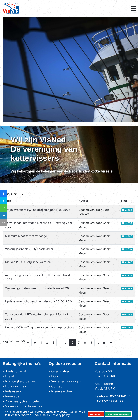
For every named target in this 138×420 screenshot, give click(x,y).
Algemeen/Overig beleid (23, 401)
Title (8, 201)
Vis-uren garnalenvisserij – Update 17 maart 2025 (38, 288)
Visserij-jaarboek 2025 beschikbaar (29, 249)
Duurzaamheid (16, 386)
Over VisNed (60, 371)
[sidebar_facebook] (3, 193)
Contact (57, 386)
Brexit (9, 376)
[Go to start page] (28, 342)
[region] (69, 154)
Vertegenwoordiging (66, 381)
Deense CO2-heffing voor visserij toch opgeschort (39, 327)
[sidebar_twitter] (3, 200)
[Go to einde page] (111, 342)
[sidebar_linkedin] (3, 215)
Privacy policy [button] (61, 415)
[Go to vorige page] (34, 342)
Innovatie (12, 396)
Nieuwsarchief (62, 391)
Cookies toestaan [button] (118, 413)
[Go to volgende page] (104, 342)
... (66, 342)
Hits (124, 201)
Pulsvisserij (13, 391)
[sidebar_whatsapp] (3, 208)
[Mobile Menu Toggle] (133, 8)
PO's (54, 376)
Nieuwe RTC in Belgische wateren (28, 262)
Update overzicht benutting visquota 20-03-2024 (39, 301)
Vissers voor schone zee (23, 406)
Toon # (7, 194)
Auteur (83, 201)
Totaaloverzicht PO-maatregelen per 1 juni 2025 (37, 210)
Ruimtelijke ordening (20, 381)
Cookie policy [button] (41, 415)
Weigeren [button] (95, 413)
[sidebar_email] (3, 222)
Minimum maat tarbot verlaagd (26, 236)
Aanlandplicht (15, 371)
